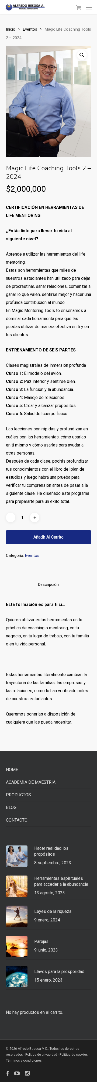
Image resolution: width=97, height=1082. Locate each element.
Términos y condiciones (24, 1060)
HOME (12, 769)
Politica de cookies (74, 1054)
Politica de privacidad (41, 1054)
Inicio (10, 29)
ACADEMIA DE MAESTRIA (31, 782)
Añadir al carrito (48, 537)
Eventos (30, 29)
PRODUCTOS (18, 794)
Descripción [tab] (48, 584)
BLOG (11, 807)
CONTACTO (16, 820)
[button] (89, 7)
